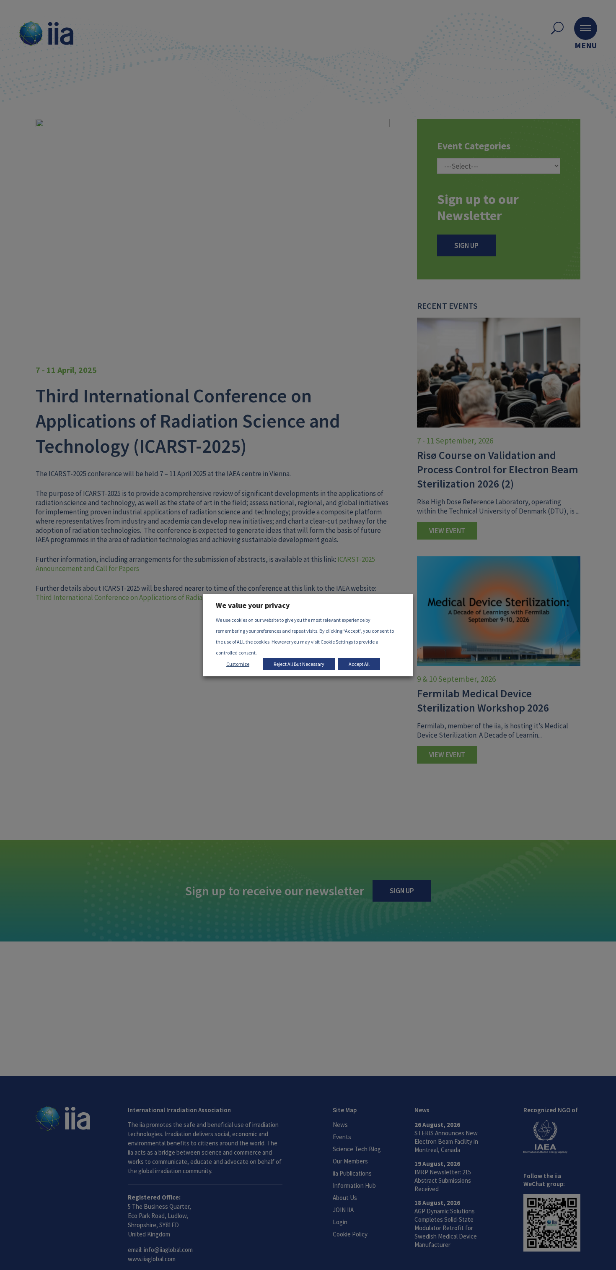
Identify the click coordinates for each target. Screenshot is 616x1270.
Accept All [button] (359, 664)
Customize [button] (237, 664)
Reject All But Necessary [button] (299, 664)
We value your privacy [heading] (253, 605)
